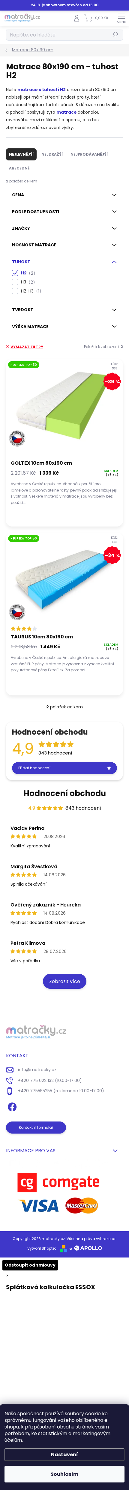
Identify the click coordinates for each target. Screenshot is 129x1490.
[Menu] (121, 18)
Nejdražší (52, 154)
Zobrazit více (64, 981)
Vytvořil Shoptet (41, 1248)
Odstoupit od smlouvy (30, 1265)
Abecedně (19, 168)
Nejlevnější (21, 154)
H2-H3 (30, 291)
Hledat (115, 34)
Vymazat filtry (26, 347)
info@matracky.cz (37, 1070)
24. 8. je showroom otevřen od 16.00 (64, 5)
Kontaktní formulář (36, 1127)
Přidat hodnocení (34, 767)
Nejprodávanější (89, 154)
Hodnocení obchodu (64, 793)
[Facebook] (11, 1106)
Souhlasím (64, 1474)
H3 (27, 282)
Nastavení (64, 1454)
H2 (27, 273)
